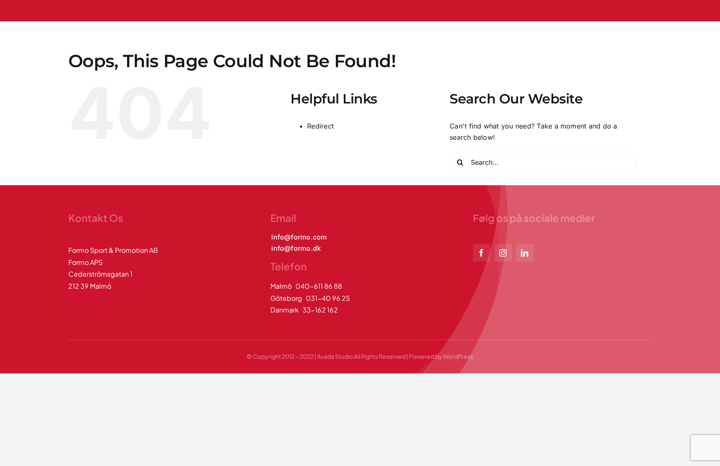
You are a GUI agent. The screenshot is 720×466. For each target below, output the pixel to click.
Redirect (320, 126)
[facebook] (481, 253)
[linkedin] (525, 253)
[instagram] (503, 253)
